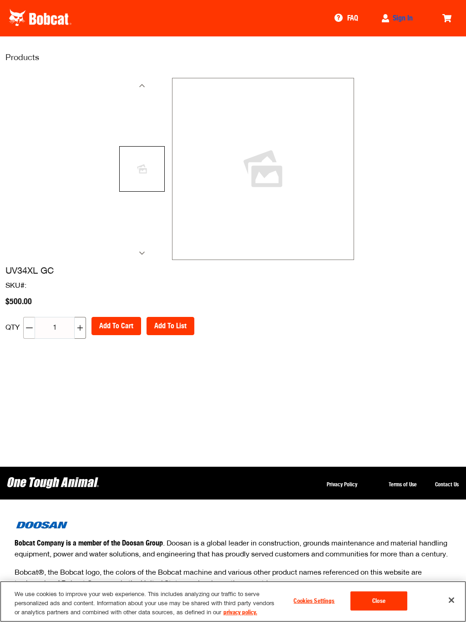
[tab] (142, 169)
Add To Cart (116, 325)
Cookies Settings (314, 600)
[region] (233, 601)
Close (378, 600)
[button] (398, 18)
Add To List (170, 325)
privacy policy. (240, 612)
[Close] (451, 600)
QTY (12, 327)
